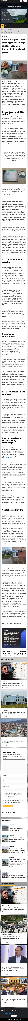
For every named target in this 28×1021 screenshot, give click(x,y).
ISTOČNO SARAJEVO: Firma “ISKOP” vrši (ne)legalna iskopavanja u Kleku (16, 828)
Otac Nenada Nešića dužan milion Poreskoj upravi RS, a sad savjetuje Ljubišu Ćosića (17, 875)
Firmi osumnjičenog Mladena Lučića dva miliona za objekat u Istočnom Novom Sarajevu (17, 850)
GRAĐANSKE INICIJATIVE (7, 934)
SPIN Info (14, 6)
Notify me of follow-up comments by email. (13, 800)
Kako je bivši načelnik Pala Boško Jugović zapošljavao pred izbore (16, 839)
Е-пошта (5, 780)
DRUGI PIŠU (4, 965)
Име (4, 775)
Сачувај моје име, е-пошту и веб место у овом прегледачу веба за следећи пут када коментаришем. (14, 794)
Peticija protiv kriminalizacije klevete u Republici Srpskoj (20, 652)
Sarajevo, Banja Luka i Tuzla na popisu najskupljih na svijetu (7, 652)
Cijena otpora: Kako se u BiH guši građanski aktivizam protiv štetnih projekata (12, 938)
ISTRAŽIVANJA (12, 824)
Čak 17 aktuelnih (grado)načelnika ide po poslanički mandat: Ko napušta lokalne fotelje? (13, 1001)
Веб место (6, 786)
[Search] (26, 26)
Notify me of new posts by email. (12, 802)
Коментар (6, 758)
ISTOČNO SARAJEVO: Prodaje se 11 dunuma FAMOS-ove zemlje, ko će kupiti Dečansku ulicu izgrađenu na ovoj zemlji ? (17, 863)
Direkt (7, 623)
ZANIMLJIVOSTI (5, 36)
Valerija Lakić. (9, 457)
